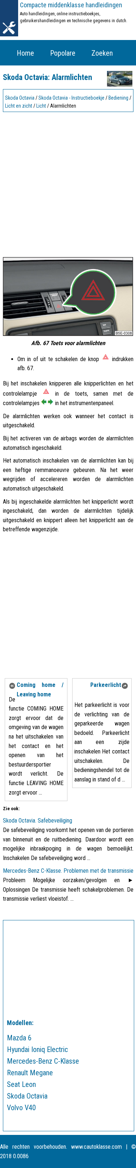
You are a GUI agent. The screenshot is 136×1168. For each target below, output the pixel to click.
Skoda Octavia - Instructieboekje (71, 98)
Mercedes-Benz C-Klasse (43, 1061)
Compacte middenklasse (71, 5)
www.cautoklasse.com (96, 1146)
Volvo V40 (21, 1107)
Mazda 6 (19, 1037)
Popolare (62, 53)
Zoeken (102, 53)
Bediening (118, 98)
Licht (41, 106)
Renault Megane (30, 1072)
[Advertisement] (68, 183)
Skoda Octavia (19, 98)
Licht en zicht (18, 106)
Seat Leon (21, 1084)
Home (25, 53)
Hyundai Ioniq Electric (37, 1049)
